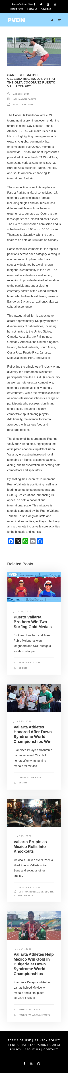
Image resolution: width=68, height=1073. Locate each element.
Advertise (46, 8)
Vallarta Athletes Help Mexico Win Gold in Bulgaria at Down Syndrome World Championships (34, 964)
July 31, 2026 (22, 611)
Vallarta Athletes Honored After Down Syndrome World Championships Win (33, 734)
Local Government (31, 777)
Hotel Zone (36, 891)
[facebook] (34, 4)
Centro (23, 891)
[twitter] (41, 4)
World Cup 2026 (23, 895)
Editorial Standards (28, 1044)
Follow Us (32, 8)
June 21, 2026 (23, 948)
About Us (32, 1049)
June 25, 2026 (23, 721)
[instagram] (55, 4)
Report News (16, 8)
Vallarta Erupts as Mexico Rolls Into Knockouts (30, 847)
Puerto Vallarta (23, 104)
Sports (23, 667)
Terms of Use (20, 1040)
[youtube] (48, 4)
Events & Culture (29, 662)
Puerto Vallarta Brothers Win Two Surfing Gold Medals (33, 622)
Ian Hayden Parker (24, 99)
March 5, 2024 (21, 93)
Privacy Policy (47, 1040)
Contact (51, 1049)
